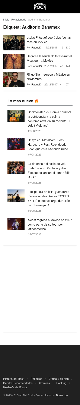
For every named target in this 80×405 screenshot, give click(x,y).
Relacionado (18, 19)
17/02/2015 (51, 47)
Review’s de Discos (15, 387)
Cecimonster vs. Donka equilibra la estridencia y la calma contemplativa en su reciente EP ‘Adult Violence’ (49, 119)
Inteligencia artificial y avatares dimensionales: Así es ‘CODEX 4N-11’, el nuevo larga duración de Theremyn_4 (49, 198)
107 (66, 84)
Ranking (61, 383)
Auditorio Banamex (39, 19)
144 (68, 66)
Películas (36, 379)
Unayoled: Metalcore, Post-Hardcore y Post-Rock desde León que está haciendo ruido (48, 144)
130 (68, 47)
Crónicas (44, 383)
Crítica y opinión (59, 379)
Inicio (6, 19)
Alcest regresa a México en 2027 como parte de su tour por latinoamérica (50, 224)
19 (61, 47)
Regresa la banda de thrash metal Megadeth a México (49, 58)
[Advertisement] (40, 292)
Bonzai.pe (62, 395)
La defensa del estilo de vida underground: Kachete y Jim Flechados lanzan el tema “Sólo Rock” (49, 170)
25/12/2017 (51, 66)
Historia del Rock (13, 379)
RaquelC (36, 47)
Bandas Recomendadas (18, 383)
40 (61, 66)
